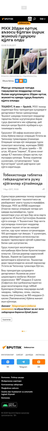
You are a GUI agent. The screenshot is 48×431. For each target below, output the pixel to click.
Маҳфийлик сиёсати (10, 388)
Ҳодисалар (7, 320)
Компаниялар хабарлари (12, 384)
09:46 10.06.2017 (8, 45)
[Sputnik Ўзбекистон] (8, 20)
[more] (43, 189)
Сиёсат (19, 354)
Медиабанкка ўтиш (30, 76)
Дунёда (29, 354)
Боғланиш (5, 377)
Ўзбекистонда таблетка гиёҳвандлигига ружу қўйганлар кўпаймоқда (23, 179)
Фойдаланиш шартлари (11, 381)
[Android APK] (9, 405)
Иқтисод (40, 354)
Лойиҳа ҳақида (17, 377)
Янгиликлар (7, 354)
